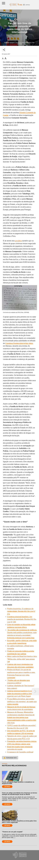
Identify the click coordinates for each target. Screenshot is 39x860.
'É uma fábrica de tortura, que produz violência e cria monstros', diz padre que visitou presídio (22, 701)
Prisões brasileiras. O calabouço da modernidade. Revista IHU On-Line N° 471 (21, 611)
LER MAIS (7, 786)
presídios (18, 241)
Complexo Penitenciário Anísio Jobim (19, 343)
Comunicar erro (10, 757)
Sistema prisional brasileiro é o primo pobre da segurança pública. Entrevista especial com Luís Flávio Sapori (21, 693)
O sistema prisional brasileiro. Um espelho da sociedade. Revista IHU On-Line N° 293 (21, 619)
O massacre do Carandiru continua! (20, 752)
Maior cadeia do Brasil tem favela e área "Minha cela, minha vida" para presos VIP (22, 659)
